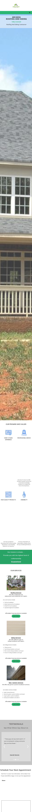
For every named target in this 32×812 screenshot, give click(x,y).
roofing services (16, 593)
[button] (30, 12)
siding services (16, 638)
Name (3, 780)
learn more (16, 616)
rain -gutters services (16, 683)
